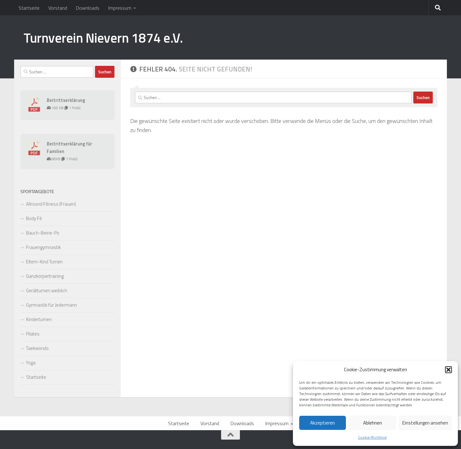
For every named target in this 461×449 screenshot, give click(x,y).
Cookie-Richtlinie (372, 437)
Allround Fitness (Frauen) (51, 204)
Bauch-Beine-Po (42, 232)
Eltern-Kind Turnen (44, 261)
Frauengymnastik (43, 247)
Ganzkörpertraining (45, 276)
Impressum (119, 8)
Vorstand (57, 8)
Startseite (29, 8)
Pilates (33, 333)
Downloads (87, 8)
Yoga (30, 362)
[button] (448, 370)
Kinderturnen (39, 319)
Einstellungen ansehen (425, 422)
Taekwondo (37, 348)
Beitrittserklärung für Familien (69, 147)
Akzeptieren (322, 422)
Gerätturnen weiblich (46, 290)
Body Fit (34, 218)
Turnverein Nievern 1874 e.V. (103, 37)
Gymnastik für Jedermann (51, 305)
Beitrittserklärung (66, 100)
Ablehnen (372, 422)
